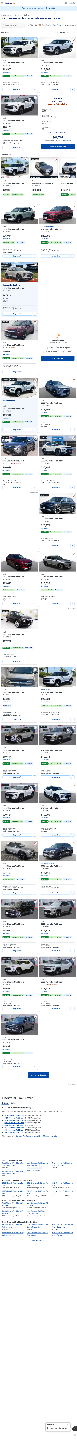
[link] (28, 76)
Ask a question (57, 358)
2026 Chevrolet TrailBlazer (14, 1115)
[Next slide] (73, 177)
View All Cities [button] (37, 1240)
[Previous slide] (4, 177)
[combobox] (13, 25)
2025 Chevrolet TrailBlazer (14, 1118)
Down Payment (46, 121)
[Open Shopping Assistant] (74, 1428)
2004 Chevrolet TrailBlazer (14, 1130)
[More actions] (34, 89)
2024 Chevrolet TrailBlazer (14, 1120)
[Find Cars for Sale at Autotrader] (10, 3)
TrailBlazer (27, 15)
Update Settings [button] (66, 140)
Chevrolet (18, 15)
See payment (7, 72)
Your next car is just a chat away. (38, 8)
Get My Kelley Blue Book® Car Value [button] (57, 133)
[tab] (5, 1103)
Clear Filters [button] (57, 25)
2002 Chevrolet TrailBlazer (14, 1132)
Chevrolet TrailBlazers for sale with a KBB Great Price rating (37, 1136)
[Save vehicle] (35, 39)
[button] (65, 3)
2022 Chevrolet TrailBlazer (14, 1125)
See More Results (38, 1075)
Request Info (17, 89)
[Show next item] (34, 388)
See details (6, 299)
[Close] (67, 1425)
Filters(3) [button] (33, 25)
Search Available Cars (58, 146)
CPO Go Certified (46, 690)
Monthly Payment (47, 109)
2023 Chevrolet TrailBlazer (14, 1123)
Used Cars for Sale (6, 15)
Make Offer (17, 719)
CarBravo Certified (48, 227)
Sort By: (56, 32)
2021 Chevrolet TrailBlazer (14, 1128)
